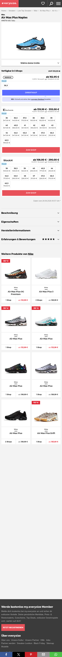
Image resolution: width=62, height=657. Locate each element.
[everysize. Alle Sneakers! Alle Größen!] (9, 3)
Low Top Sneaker (24, 11)
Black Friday (39, 643)
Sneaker (12, 11)
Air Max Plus (45, 11)
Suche (51, 3)
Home (3, 11)
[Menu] (58, 3)
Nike (35, 11)
